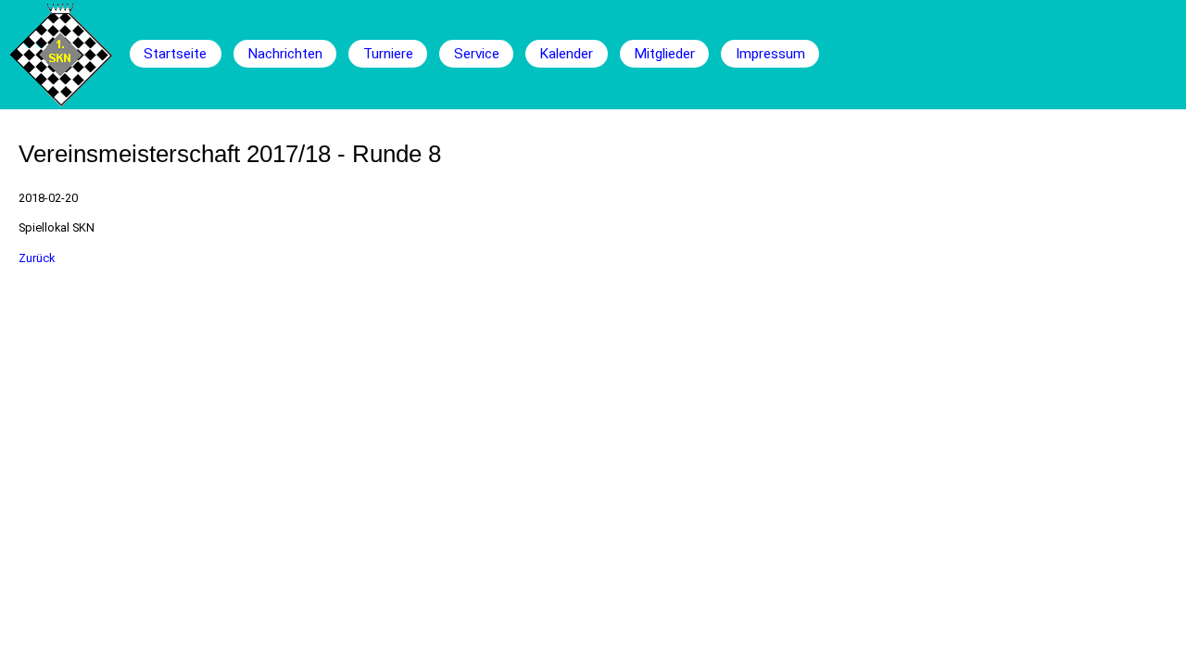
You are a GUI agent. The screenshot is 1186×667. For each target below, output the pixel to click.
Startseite (175, 53)
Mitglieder (664, 53)
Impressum (770, 53)
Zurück (37, 258)
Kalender (566, 53)
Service (476, 53)
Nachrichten (284, 53)
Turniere (388, 53)
